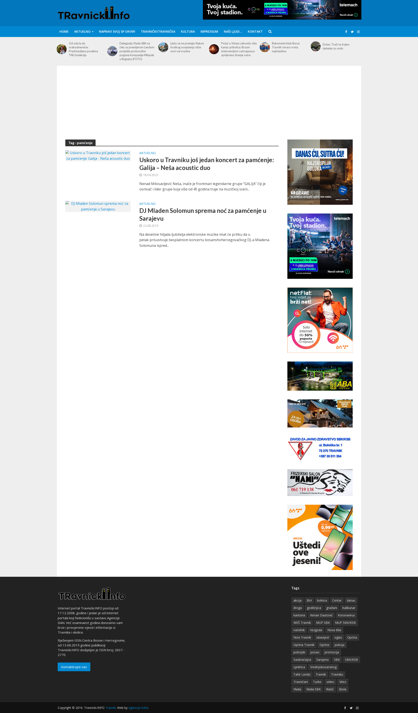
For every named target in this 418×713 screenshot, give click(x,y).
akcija (297, 600)
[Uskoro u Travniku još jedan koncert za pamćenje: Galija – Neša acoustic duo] (98, 155)
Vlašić (330, 689)
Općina (352, 637)
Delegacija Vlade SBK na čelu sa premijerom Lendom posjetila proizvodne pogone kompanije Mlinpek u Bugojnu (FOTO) (137, 51)
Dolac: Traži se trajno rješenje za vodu (336, 46)
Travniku (337, 674)
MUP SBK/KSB (345, 623)
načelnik (299, 630)
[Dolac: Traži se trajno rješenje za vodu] (316, 46)
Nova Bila (334, 630)
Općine (324, 645)
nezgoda (316, 630)
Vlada (297, 689)
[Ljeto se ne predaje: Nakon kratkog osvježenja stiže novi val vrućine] (163, 47)
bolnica (322, 600)
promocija (332, 652)
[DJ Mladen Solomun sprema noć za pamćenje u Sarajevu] (98, 206)
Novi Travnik (302, 637)
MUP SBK (323, 623)
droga (297, 608)
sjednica (299, 667)
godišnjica (314, 608)
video (330, 682)
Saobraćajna (302, 660)
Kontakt (255, 31)
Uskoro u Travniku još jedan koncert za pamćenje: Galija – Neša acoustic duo (206, 163)
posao (314, 652)
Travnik (321, 674)
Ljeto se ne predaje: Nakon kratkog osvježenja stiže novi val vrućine (187, 47)
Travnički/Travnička (158, 31)
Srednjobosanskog (323, 667)
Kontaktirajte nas (74, 667)
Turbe (317, 682)
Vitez (342, 682)
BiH (309, 600)
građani (331, 608)
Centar (337, 600)
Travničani (300, 682)
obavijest (322, 637)
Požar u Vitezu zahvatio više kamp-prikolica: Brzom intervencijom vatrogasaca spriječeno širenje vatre (239, 49)
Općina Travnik (303, 645)
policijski (299, 652)
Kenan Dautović (321, 615)
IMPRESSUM (209, 31)
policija (339, 645)
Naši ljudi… (233, 31)
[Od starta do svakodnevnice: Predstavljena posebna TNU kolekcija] (62, 49)
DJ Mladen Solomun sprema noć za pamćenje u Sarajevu (202, 214)
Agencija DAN (138, 708)
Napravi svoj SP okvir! (117, 31)
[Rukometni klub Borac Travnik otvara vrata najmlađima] (265, 47)
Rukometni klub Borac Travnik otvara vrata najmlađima (286, 47)
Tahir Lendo (301, 674)
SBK (337, 660)
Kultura (188, 31)
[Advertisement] (209, 106)
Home (64, 31)
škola (342, 689)
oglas (338, 637)
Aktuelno (82, 31)
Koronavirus (346, 615)
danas (351, 600)
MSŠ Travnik (302, 623)
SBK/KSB (351, 660)
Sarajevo (322, 660)
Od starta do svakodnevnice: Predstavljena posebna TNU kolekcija (83, 49)
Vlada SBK (313, 689)
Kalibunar (348, 608)
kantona (299, 615)
